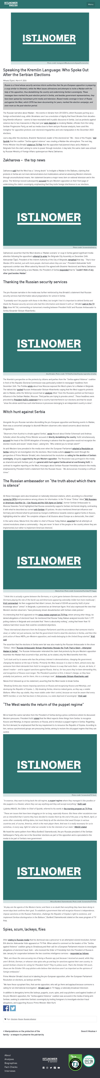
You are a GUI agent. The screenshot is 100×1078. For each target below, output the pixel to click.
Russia (20, 1019)
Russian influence (30, 1019)
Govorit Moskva (88, 1031)
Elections (14, 1019)
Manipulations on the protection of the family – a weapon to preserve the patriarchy (23, 1033)
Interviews (10, 1070)
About (8, 1055)
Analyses (9, 1059)
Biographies (11, 1062)
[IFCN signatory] (75, 1063)
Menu (90, 4)
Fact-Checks (11, 1066)
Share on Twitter (13, 1008)
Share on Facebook (6, 1008)
